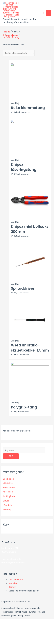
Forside (6, 31)
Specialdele (8, 479)
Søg (11, 456)
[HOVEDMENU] (48, 13)
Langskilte (8, 483)
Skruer (6, 500)
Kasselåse (8, 491)
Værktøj (7, 509)
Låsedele (7, 505)
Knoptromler (9, 487)
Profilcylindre (9, 496)
